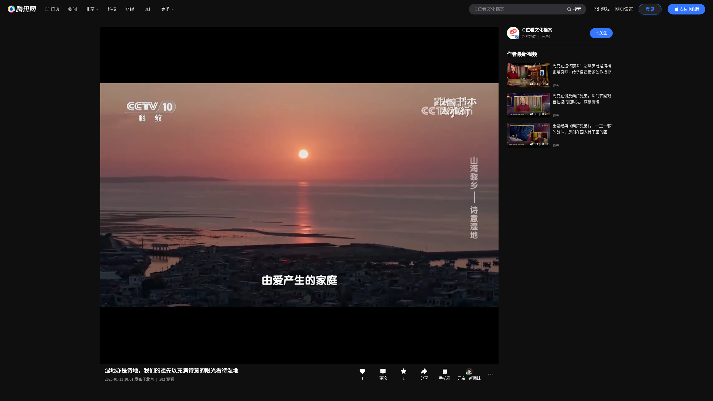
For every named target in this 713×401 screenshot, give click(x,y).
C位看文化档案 (537, 30)
